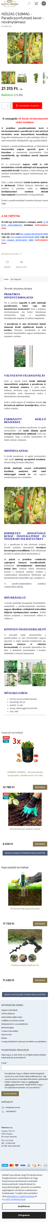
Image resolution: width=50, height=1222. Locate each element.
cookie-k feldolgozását (15, 1199)
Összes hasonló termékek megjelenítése (25, 853)
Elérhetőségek (7, 1027)
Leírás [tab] (6, 279)
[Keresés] (29, 3)
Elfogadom (24, 1215)
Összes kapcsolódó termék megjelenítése (25, 994)
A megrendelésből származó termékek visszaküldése (23, 1041)
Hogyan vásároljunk (9, 1010)
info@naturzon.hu (13, 1107)
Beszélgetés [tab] (16, 279)
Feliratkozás (10, 1093)
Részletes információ (10, 254)
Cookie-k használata (9, 1031)
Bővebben (40, 923)
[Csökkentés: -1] (11, 107)
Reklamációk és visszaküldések (14, 1024)
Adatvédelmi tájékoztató (11, 1017)
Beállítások (24, 1206)
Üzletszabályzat (8, 1013)
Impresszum (6, 1034)
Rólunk (4, 1038)
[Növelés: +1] (11, 104)
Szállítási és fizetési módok (12, 1020)
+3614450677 (11, 1111)
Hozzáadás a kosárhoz (29, 105)
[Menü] (44, 3)
